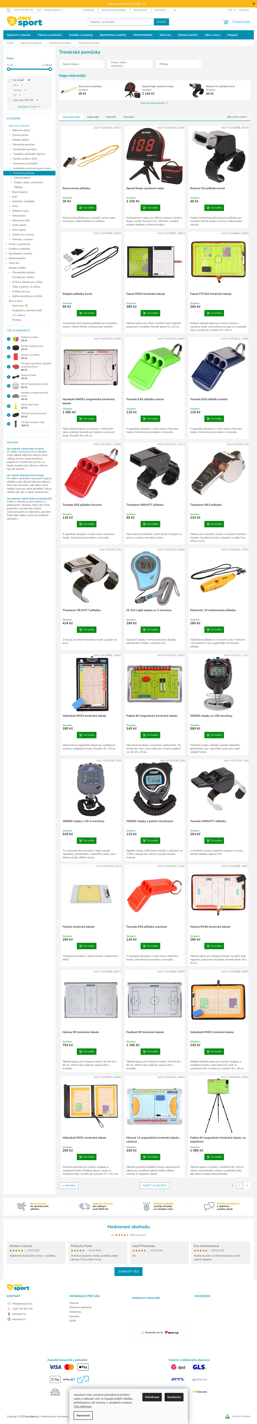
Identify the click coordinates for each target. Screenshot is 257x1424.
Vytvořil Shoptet (241, 1416)
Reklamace (140, 10)
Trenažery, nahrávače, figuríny (29, 154)
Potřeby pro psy (21, 291)
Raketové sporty (21, 130)
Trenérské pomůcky (23, 173)
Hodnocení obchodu (128, 1227)
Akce (18, 85)
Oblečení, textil (20, 211)
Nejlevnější (93, 117)
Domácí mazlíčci (17, 267)
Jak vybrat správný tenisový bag (25, 475)
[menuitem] (18, 35)
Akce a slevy (15, 301)
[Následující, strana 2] (240, 1185)
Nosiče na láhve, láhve (25, 158)
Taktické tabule (22, 177)
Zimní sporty (19, 229)
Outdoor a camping (19, 248)
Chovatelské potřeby (23, 272)
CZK (230, 10)
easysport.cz (19, 1319)
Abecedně (128, 117)
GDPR (72, 1321)
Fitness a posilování (19, 244)
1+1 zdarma (18, 315)
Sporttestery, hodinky (20, 253)
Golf (14, 196)
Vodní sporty (19, 225)
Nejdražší (111, 117)
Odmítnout (152, 1397)
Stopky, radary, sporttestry (28, 182)
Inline (15, 206)
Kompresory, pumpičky (25, 163)
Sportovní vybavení (19, 125)
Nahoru (70, 1185)
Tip (17, 95)
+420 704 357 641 (22, 1308)
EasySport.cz (19, 1314)
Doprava (88, 10)
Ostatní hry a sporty (23, 234)
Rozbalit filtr (27, 107)
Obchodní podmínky (113, 10)
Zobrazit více (128, 1272)
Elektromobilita (17, 258)
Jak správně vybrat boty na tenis (25, 448)
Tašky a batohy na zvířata (26, 286)
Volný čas (14, 263)
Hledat (161, 22)
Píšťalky (18, 187)
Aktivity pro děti (21, 220)
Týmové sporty (20, 135)
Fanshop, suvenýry (22, 239)
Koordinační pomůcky (25, 149)
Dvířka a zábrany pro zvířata (27, 282)
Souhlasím (174, 1397)
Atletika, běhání (20, 139)
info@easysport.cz (22, 1303)
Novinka (19, 90)
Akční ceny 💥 (20, 305)
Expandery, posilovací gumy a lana (32, 168)
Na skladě (21, 80)
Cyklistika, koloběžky (23, 201)
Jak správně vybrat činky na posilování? (29, 498)
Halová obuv (19, 215)
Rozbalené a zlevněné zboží (27, 310)
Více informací (82, 1406)
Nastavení (83, 1415)
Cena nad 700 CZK (25, 100)
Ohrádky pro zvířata (23, 277)
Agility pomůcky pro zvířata (27, 296)
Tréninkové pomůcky (23, 144)
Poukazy (16, 319)
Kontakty (160, 10)
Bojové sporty (19, 192)
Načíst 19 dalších (155, 1185)
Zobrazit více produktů (153, 103)
